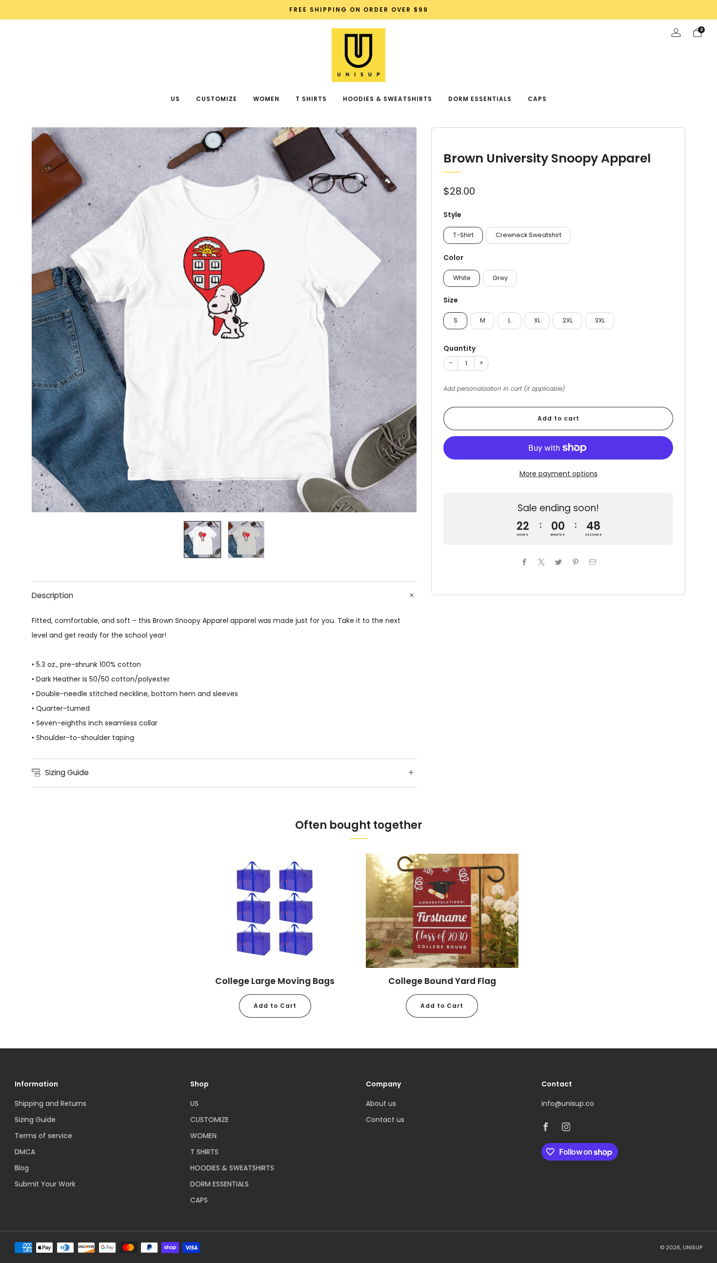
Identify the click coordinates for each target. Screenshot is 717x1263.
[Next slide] (397, 320)
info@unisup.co (567, 1103)
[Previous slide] (50, 320)
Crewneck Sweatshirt (528, 235)
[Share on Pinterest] (575, 562)
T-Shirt (463, 235)
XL (537, 320)
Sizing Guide (35, 1119)
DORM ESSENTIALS (480, 99)
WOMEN (266, 99)
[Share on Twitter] (558, 562)
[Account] (676, 33)
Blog (22, 1168)
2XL (567, 320)
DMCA (25, 1152)
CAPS (537, 99)
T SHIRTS (311, 99)
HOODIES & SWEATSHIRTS (387, 99)
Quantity (459, 348)
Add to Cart (275, 1006)
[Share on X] (541, 562)
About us (381, 1103)
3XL (600, 320)
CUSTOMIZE (216, 99)
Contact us (385, 1119)
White (462, 278)
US (175, 99)
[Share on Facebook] (524, 562)
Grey (500, 278)
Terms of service (43, 1136)
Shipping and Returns (50, 1103)
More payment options (558, 474)
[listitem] (358, 10)
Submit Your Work (45, 1184)
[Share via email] (592, 562)
